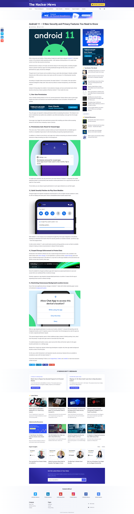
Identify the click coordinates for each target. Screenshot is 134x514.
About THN (31, 504)
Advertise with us (32, 505)
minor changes (42, 255)
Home (30, 8)
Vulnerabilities (49, 8)
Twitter (59, 358)
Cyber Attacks (59, 8)
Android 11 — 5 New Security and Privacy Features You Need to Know (63, 24)
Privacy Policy (50, 507)
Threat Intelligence (39, 8)
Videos (98, 446)
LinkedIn (66, 358)
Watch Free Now (35, 387)
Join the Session (74, 387)
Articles (103, 446)
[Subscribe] (84, 479)
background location (41, 288)
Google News (53, 358)
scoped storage (68, 255)
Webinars (67, 8)
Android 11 (70, 58)
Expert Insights (75, 8)
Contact (30, 507)
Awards (83, 8)
